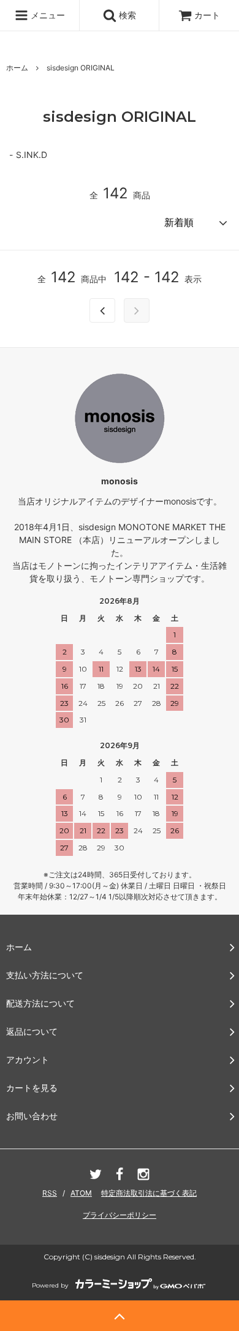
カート (207, 15)
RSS (49, 1193)
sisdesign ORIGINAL (81, 67)
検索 (126, 15)
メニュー (46, 15)
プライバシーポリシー (119, 1215)
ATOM (81, 1193)
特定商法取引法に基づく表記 (149, 1193)
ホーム (17, 67)
